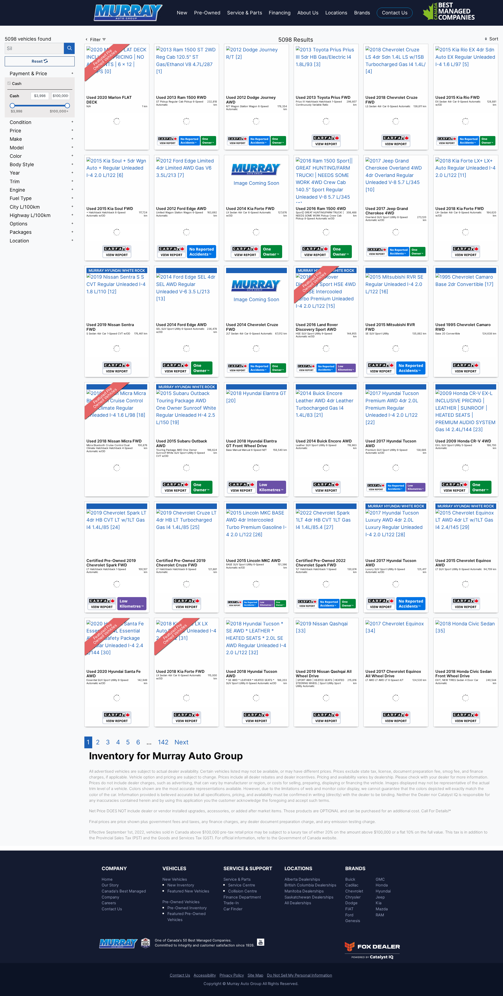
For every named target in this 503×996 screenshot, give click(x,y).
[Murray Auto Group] (129, 12)
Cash (16, 83)
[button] (182, 13)
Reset (38, 61)
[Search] (69, 48)
